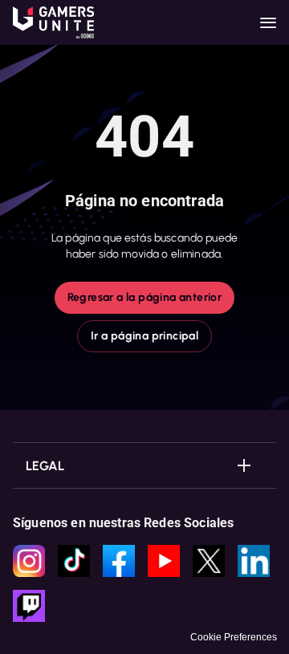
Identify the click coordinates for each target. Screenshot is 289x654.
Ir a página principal (144, 336)
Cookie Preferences (233, 637)
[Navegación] (268, 22)
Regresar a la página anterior (144, 297)
